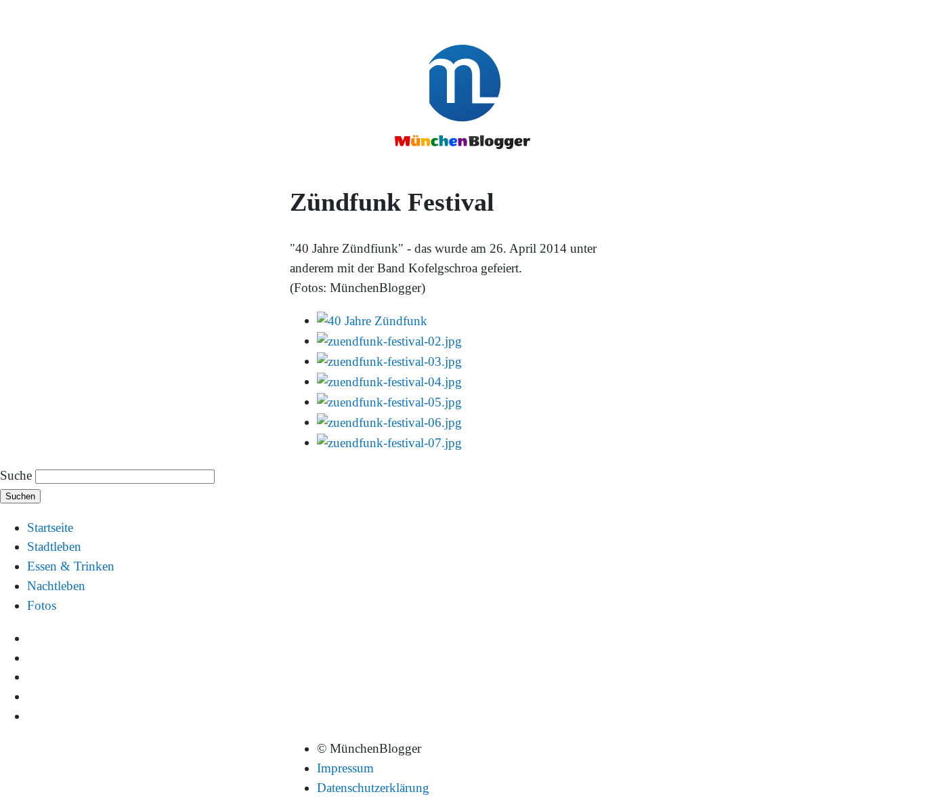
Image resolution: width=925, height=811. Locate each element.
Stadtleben (54, 546)
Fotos (41, 605)
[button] (372, 320)
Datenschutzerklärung (373, 788)
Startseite (50, 527)
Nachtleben (56, 586)
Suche (16, 475)
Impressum (345, 768)
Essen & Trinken (70, 566)
